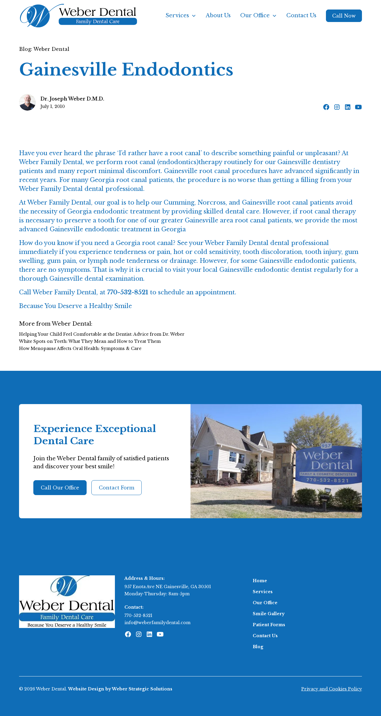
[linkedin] (347, 107)
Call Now (344, 16)
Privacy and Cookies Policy (331, 689)
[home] (78, 15)
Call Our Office (60, 488)
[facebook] (326, 107)
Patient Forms (269, 624)
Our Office (265, 602)
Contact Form (116, 488)
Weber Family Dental (51, 162)
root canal (139, 162)
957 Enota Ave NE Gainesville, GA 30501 (167, 586)
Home (260, 580)
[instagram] (337, 107)
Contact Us (301, 15)
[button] (181, 15)
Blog (258, 646)
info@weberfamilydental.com (157, 622)
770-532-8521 (138, 615)
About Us (218, 15)
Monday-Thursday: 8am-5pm (157, 593)
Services (263, 591)
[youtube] (358, 107)
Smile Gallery (269, 613)
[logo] (67, 601)
